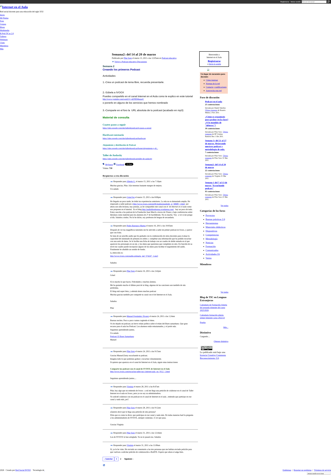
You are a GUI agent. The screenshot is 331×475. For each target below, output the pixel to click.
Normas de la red (213, 84)
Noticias (209, 242)
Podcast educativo (169, 58)
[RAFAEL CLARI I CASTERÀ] (209, 271)
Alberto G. (131, 181)
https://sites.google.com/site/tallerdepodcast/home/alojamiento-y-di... (130, 148)
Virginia (130, 386)
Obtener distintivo (221, 341)
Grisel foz (131, 197)
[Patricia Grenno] (216, 285)
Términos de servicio (322, 470)
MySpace (109, 164)
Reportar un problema (302, 470)
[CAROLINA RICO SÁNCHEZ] (223, 285)
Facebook (120, 164)
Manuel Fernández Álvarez (138, 316)
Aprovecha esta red (214, 91)
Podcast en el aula (213, 101)
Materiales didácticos (215, 227)
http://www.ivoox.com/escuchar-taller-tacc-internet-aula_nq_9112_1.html (140, 371)
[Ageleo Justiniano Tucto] (203, 271)
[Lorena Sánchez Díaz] (203, 278)
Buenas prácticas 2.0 (215, 219)
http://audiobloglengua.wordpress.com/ (158, 209)
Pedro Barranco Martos (136, 226)
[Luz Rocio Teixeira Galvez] (223, 278)
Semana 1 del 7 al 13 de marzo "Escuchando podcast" (216, 185)
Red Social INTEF (23, 470)
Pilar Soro (128, 58)
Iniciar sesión (295, 2)
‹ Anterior (108, 459)
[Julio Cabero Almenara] (209, 285)
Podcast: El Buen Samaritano (122, 336)
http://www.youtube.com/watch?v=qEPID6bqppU (123, 99)
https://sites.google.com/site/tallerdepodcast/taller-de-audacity (127, 159)
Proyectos (210, 215)
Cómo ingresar (212, 80)
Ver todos (224, 206)
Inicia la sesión (215, 64)
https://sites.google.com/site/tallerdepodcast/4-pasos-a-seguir (127, 128)
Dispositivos (211, 231)
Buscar (329, 2)
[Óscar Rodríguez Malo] (216, 271)
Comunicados (212, 250)
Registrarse (284, 2)
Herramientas (212, 223)
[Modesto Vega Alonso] (223, 271)
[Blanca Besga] (216, 278)
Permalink (111, 181)
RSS (104, 465)
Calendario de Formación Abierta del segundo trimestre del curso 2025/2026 (213, 307)
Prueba (203, 322)
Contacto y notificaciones (216, 87)
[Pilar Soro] (106, 59)
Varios (209, 258)
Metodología (211, 238)
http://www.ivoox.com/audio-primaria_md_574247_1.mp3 (134, 256)
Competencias (212, 235)
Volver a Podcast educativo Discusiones (130, 62)
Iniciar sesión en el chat (316, 473)
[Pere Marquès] (203, 285)
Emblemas (287, 470)
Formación (211, 246)
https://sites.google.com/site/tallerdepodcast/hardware (124, 138)
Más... (225, 327)
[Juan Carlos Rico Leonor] (209, 278)
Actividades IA (213, 254)
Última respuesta (211, 110)
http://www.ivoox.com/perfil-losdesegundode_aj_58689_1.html (159, 204)
